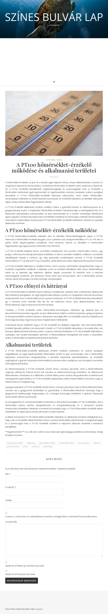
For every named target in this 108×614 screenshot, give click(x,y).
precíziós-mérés (13, 446)
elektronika (31, 443)
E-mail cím (10, 487)
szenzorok (35, 446)
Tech (59, 160)
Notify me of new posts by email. (20, 574)
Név (8, 474)
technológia (47, 446)
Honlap (8, 500)
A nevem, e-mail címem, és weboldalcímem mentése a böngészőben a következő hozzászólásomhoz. (51, 516)
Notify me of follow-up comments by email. (24, 565)
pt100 (25, 446)
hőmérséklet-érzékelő (47, 443)
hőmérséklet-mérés (66, 443)
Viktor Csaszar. (37, 609)
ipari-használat (83, 443)
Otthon (50, 160)
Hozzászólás (11, 521)
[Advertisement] (54, 58)
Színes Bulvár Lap (54, 17)
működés (96, 443)
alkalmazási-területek (15, 443)
